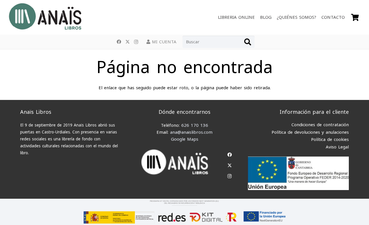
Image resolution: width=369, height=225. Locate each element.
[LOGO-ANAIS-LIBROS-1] (45, 17)
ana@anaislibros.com (191, 132)
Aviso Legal (337, 147)
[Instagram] (136, 42)
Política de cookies (330, 139)
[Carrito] (355, 17)
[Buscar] (247, 42)
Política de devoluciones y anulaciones (310, 132)
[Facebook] (118, 42)
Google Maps (184, 139)
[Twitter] (127, 42)
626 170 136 (194, 125)
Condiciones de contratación (320, 124)
